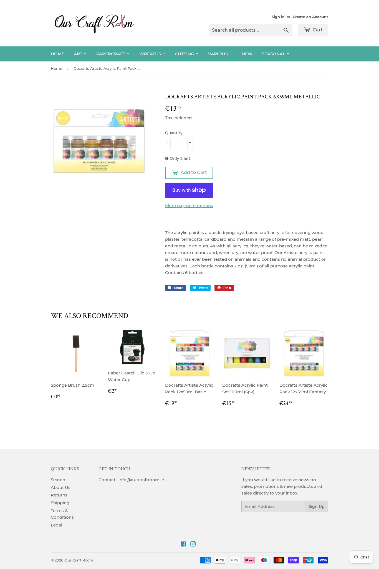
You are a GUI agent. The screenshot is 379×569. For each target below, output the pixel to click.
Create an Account (310, 17)
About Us (60, 487)
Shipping (60, 502)
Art (79, 53)
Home (57, 53)
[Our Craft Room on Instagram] (193, 544)
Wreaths (150, 53)
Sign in (278, 17)
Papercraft (111, 53)
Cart (317, 30)
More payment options (189, 205)
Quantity (174, 132)
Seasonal (274, 53)
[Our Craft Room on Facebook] (183, 544)
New (247, 53)
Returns (59, 495)
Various (218, 53)
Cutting (185, 53)
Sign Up (317, 506)
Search (58, 479)
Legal (56, 525)
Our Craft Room (78, 560)
